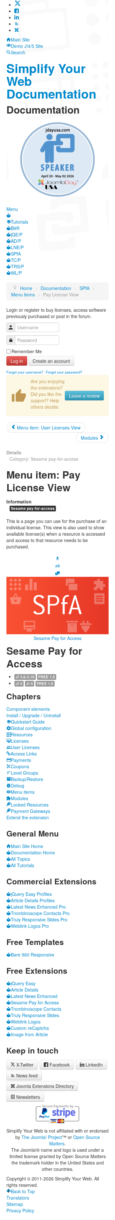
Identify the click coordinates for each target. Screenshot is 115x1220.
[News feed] (16, 23)
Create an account (51, 361)
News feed (27, 1075)
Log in (17, 361)
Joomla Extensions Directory (45, 1086)
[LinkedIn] (16, 17)
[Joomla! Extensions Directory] (16, 30)
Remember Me (27, 351)
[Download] (57, 557)
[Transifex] (57, 565)
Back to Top (23, 1191)
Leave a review (84, 395)
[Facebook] (16, 11)
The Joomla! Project (41, 1137)
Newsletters (28, 1097)
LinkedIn (94, 1064)
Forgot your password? (64, 372)
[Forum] (57, 573)
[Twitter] (17, 4)
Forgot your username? (24, 372)
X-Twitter (24, 1064)
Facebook (60, 1064)
